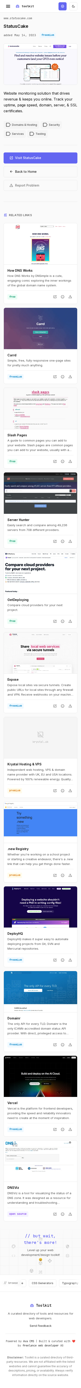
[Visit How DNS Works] (40, 243)
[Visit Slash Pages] (40, 408)
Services (15, 134)
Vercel (12, 1103)
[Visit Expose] (40, 652)
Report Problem (24, 185)
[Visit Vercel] (40, 1076)
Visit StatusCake (25, 157)
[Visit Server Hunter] (40, 493)
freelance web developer (40, 1345)
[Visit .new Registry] (40, 822)
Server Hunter (18, 520)
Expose (13, 679)
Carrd (11, 355)
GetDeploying (18, 600)
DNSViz (13, 1187)
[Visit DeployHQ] (40, 907)
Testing (37, 134)
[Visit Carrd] (40, 328)
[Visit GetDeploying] (40, 573)
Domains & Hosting (21, 125)
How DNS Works (20, 270)
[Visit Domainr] (40, 991)
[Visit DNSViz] (40, 1161)
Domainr (13, 1018)
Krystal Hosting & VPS (24, 764)
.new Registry (18, 849)
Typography (61, 1283)
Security (51, 125)
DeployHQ (15, 933)
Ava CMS (28, 1341)
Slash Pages (17, 435)
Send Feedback (41, 1325)
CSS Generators (34, 1283)
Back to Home (23, 171)
